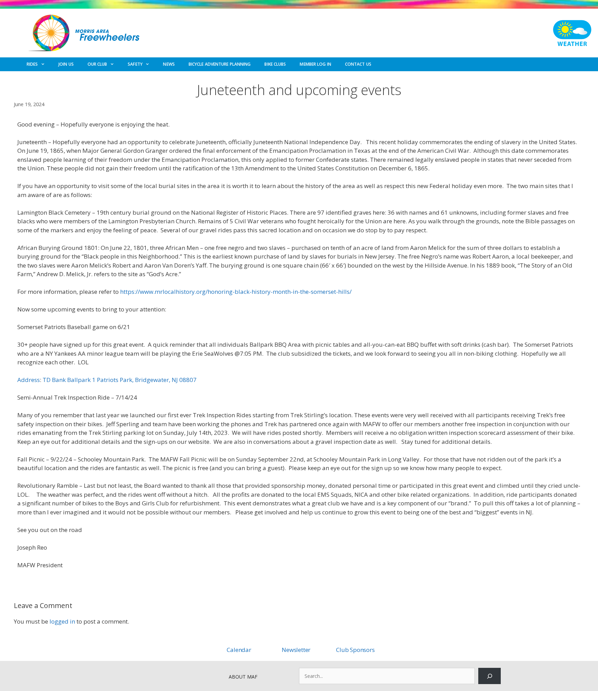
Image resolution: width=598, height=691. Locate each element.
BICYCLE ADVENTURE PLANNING (220, 64)
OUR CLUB (97, 64)
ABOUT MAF (243, 676)
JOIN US (66, 64)
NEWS (168, 64)
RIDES (32, 64)
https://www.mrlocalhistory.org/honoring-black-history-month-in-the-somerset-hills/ (236, 292)
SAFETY (135, 64)
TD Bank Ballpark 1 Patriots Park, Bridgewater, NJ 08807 (120, 380)
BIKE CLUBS (275, 64)
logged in (62, 621)
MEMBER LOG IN (315, 64)
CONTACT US (358, 64)
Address (28, 380)
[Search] (489, 676)
